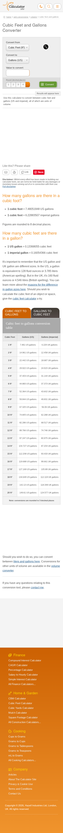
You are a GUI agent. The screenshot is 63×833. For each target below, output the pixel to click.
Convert (49, 84)
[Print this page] (14, 172)
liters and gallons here (26, 561)
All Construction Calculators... (24, 722)
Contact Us (14, 793)
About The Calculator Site (22, 779)
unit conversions (21, 17)
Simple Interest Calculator (22, 679)
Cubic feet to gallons (15, 313)
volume (34, 17)
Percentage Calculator (20, 669)
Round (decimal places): (16, 80)
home (8, 17)
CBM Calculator (17, 698)
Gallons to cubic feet (42, 313)
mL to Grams (15, 755)
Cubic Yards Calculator (21, 707)
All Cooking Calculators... (22, 760)
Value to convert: (15, 67)
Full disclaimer (9, 186)
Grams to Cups (16, 741)
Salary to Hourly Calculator (23, 674)
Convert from (13, 42)
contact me (37, 587)
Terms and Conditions (20, 788)
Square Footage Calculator (23, 717)
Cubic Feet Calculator (20, 703)
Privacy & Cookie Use (20, 784)
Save (41, 172)
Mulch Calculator (17, 712)
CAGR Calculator (18, 665)
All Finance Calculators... (22, 684)
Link (27, 172)
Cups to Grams (16, 736)
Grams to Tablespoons (20, 746)
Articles (12, 774)
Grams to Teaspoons (19, 750)
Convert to (11, 55)
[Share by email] (6, 172)
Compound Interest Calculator (24, 660)
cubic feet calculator (24, 298)
